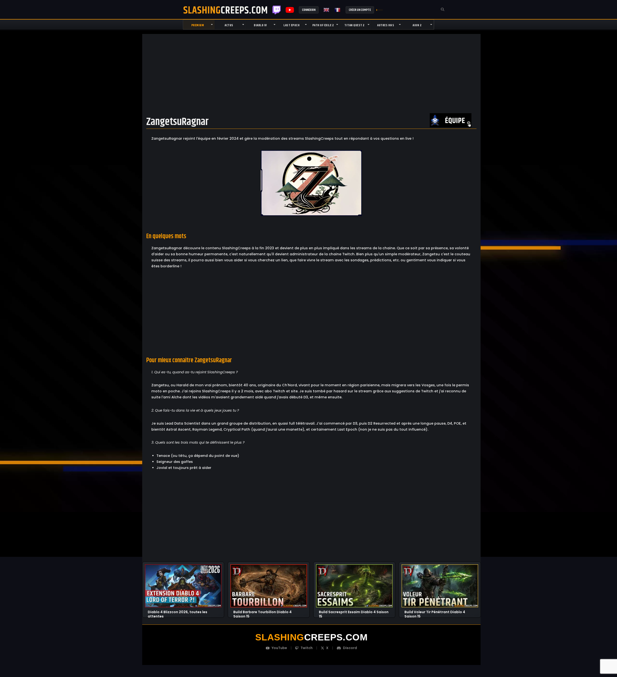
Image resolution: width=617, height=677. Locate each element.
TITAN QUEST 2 (354, 25)
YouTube (279, 647)
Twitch (276, 10)
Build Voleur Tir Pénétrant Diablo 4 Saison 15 (434, 612)
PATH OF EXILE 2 (323, 25)
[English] (326, 10)
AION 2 (417, 25)
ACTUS (229, 25)
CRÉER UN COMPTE (360, 9)
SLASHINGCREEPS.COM (225, 9)
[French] (338, 10)
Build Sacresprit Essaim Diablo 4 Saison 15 (354, 612)
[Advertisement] (311, 74)
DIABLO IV (260, 25)
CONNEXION (308, 9)
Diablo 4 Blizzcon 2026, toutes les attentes (177, 612)
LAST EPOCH (291, 25)
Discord (350, 647)
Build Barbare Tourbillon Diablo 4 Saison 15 (262, 612)
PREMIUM (197, 25)
